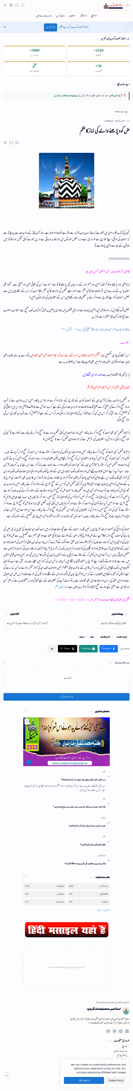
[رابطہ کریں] (60, 15)
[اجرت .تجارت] (122, 637)
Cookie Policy (115, 1080)
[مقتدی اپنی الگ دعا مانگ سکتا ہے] (97, 619)
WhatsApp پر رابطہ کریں (64, 96)
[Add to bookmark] (27, 721)
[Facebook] (127, 1031)
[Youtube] (108, 1031)
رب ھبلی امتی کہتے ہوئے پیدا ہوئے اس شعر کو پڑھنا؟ (83, 779)
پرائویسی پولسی (122, 1055)
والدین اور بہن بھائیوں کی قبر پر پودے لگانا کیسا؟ (85, 863)
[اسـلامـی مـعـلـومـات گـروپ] (113, 5)
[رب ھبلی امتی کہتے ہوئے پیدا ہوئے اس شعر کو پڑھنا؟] (66, 741)
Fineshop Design (25, 1077)
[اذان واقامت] (105, 637)
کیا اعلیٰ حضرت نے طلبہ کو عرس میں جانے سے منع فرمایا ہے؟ (79, 806)
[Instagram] (120, 1031)
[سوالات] (72, 15)
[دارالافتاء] (83, 15)
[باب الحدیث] (44, 902)
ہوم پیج (124, 1047)
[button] (127, 5)
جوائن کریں (50, 27)
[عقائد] (103, 772)
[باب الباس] (88, 902)
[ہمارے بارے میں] (44, 15)
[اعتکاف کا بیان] (88, 894)
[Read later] (17, 142)
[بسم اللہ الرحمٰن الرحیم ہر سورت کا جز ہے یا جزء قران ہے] (35, 619)
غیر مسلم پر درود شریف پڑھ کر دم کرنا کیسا (87, 825)
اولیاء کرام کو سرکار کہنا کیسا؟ (92, 844)
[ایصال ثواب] (44, 894)
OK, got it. (84, 1080)
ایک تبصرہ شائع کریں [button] (66, 697)
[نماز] (91, 637)
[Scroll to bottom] (6, 1076)
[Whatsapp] (114, 1031)
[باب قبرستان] (101, 855)
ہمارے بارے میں (120, 1051)
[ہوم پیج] (94, 15)
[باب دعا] (103, 818)
